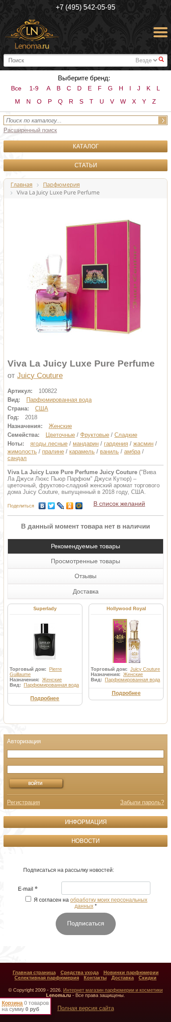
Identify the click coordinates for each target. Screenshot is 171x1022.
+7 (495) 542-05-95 (85, 7)
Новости (85, 841)
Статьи (86, 165)
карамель (82, 451)
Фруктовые (94, 435)
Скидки (148, 977)
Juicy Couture (40, 375)
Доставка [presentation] (86, 591)
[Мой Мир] (79, 503)
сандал (17, 458)
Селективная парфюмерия (46, 977)
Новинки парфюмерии (131, 972)
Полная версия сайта (85, 1008)
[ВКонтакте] (42, 503)
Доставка (122, 977)
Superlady (45, 608)
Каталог (86, 146)
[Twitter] (51, 503)
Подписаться (85, 923)
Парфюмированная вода (59, 399)
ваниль (109, 451)
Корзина (12, 1003)
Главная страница (34, 972)
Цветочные (60, 435)
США (41, 408)
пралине (53, 451)
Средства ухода (80, 972)
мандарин (86, 443)
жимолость (22, 451)
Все (16, 88)
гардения (116, 443)
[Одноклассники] (70, 503)
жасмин (143, 443)
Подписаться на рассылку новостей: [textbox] (68, 870)
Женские (60, 426)
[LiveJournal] (60, 503)
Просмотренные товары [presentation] (85, 561)
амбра (132, 451)
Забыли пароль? (142, 802)
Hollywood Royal (126, 608)
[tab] (85, 546)
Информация (86, 822)
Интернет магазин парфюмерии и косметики (113, 990)
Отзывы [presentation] (85, 575)
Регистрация (23, 802)
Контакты (95, 977)
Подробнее (44, 698)
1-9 (34, 88)
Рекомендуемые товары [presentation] (85, 546)
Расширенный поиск (30, 130)
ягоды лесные (49, 443)
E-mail (28, 889)
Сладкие (125, 435)
